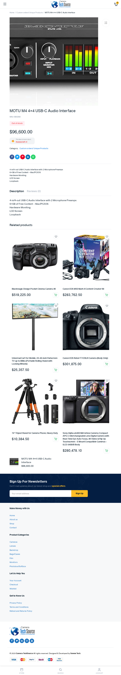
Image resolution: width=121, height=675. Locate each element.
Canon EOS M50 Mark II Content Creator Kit (83, 289)
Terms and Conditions (19, 607)
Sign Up (79, 493)
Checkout (14, 585)
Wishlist (13, 589)
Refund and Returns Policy (21, 611)
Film (11, 558)
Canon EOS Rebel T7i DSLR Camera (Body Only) (85, 358)
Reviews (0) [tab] (34, 191)
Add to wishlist (56, 236)
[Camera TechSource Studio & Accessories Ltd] (61, 4)
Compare (57, 242)
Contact (13, 528)
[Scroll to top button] (116, 663)
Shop (12, 524)
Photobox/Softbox (18, 566)
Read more (55, 295)
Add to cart (106, 295)
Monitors (14, 562)
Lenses (13, 546)
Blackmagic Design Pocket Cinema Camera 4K (34, 289)
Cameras (13, 542)
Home (12, 13)
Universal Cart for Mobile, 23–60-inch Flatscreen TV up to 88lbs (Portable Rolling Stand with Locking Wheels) (34, 361)
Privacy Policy (16, 603)
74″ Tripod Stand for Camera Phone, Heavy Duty (35, 433)
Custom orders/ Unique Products (29, 13)
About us (14, 520)
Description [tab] (17, 191)
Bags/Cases (15, 554)
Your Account (15, 581)
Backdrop (14, 550)
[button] (105, 23)
